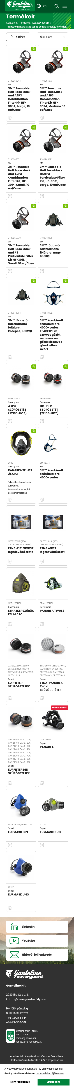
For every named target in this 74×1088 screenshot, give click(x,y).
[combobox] (52, 37)
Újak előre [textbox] (46, 37)
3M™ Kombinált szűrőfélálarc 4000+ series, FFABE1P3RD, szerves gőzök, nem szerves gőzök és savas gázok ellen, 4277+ (51, 335)
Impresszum (55, 1060)
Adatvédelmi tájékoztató (25, 1056)
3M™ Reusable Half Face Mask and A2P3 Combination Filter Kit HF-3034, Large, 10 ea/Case (19, 99)
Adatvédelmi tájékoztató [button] (50, 1073)
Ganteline (20, 5)
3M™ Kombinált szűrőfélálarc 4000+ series (51, 474)
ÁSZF (44, 1060)
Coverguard (13, 402)
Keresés (56, 6)
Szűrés (20, 37)
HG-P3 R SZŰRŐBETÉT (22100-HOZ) (49, 410)
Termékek (24, 22)
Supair (11, 679)
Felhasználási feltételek (25, 1060)
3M (9, 84)
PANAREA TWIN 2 (52, 610)
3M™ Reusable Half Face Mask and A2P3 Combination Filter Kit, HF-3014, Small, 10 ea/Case (19, 177)
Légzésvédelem (40, 22)
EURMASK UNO (18, 894)
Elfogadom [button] (53, 1082)
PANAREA (47, 747)
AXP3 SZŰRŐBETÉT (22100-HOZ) (17, 410)
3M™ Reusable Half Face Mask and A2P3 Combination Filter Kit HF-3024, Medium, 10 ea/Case (52, 99)
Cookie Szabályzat (52, 1056)
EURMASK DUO (50, 832)
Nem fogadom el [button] (20, 1082)
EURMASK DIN (18, 832)
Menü (64, 6)
